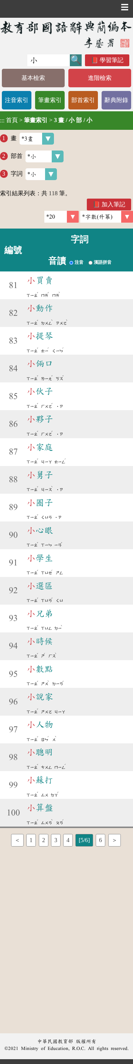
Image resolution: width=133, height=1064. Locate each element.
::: (2, 120)
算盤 (40, 807)
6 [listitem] (100, 840)
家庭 (40, 447)
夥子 (40, 419)
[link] (106, 217)
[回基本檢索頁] (66, 34)
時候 (40, 641)
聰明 (40, 752)
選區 (40, 585)
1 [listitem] (31, 840)
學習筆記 (111, 60)
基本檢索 (33, 78)
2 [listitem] (43, 840)
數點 (40, 669)
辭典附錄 (116, 100)
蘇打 (40, 780)
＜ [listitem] (17, 840)
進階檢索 (100, 78)
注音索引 (16, 100)
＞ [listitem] (114, 840)
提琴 (40, 335)
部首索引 (83, 100)
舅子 (40, 474)
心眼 (40, 530)
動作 (40, 308)
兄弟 (40, 613)
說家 (40, 696)
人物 (40, 724)
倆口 (40, 363)
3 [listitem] (55, 840)
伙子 (40, 391)
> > (46, 120)
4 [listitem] (67, 840)
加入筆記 (113, 204)
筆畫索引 (50, 100)
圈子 (40, 502)
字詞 (17, 173)
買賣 (40, 280)
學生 (40, 558)
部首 (17, 156)
